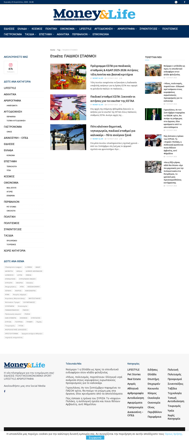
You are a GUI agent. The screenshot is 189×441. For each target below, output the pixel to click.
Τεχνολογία (12, 166)
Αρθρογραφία (126, 28)
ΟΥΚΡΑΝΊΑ (9, 306)
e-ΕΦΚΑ (28, 267)
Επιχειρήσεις (10, 287)
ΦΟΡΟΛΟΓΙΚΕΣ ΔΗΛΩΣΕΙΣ (16, 329)
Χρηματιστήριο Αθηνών (32, 333)
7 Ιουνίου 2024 (112, 139)
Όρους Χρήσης (173, 433)
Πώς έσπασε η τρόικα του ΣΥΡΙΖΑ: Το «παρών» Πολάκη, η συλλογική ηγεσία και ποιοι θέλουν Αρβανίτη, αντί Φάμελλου (173, 145)
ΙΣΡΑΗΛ (8, 291)
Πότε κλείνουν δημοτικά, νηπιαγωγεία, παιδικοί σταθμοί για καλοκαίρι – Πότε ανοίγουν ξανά (112, 130)
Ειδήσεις (9, 28)
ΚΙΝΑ (7, 294)
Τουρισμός (11, 244)
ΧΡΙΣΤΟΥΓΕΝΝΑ (11, 333)
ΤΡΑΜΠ (29, 322)
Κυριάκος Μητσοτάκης (15, 298)
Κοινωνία (11, 155)
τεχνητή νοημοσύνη (13, 337)
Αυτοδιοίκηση (103, 28)
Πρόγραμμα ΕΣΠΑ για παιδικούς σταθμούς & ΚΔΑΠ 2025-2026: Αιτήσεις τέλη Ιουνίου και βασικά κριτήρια (114, 70)
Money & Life (98, 78)
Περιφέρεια (11, 116)
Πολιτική (51, 28)
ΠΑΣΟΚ (26, 310)
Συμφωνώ (95, 437)
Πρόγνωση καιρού (13, 314)
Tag (58, 50)
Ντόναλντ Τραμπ (12, 302)
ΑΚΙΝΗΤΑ (9, 271)
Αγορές (10, 191)
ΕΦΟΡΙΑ (19, 283)
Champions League (13, 267)
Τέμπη (39, 322)
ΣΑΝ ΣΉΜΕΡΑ (10, 318)
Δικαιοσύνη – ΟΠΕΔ (16, 137)
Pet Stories (11, 207)
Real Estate (11, 188)
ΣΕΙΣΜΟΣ (23, 318)
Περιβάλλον (80, 34)
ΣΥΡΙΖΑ (8, 322)
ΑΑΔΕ (38, 267)
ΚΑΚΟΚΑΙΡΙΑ (30, 291)
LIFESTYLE (85, 28)
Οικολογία (11, 211)
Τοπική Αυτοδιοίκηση (16, 120)
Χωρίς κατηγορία (14, 250)
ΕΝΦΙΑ (28, 275)
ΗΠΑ (22, 287)
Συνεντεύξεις (148, 28)
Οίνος (9, 132)
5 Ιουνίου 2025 (112, 78)
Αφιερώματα (12, 105)
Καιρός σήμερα (19, 294)
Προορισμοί (12, 240)
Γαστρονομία (13, 34)
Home (52, 50)
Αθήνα (19, 271)
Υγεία (9, 170)
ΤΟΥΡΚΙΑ (19, 322)
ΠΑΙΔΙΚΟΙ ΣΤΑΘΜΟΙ (69, 50)
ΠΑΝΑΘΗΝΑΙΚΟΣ (12, 310)
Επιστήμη (45, 34)
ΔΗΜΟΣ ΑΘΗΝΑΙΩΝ (34, 271)
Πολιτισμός (170, 28)
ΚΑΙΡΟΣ (18, 291)
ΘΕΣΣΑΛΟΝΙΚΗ (34, 287)
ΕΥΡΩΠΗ (8, 283)
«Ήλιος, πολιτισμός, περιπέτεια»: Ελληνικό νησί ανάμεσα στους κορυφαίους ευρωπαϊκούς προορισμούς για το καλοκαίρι (174, 92)
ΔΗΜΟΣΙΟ (9, 275)
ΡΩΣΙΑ (27, 314)
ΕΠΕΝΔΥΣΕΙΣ (10, 279)
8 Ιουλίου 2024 (112, 105)
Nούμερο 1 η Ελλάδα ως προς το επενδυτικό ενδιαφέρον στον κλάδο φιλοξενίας (92, 371)
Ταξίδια (29, 34)
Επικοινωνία (101, 34)
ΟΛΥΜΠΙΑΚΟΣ (29, 302)
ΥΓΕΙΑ (21, 326)
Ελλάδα (22, 28)
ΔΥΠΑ (19, 275)
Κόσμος (37, 28)
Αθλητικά (63, 34)
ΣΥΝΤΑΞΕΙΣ (35, 318)
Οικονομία (67, 28)
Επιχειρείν (11, 195)
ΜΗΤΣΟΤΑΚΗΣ (35, 298)
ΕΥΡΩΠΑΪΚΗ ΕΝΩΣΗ (27, 279)
